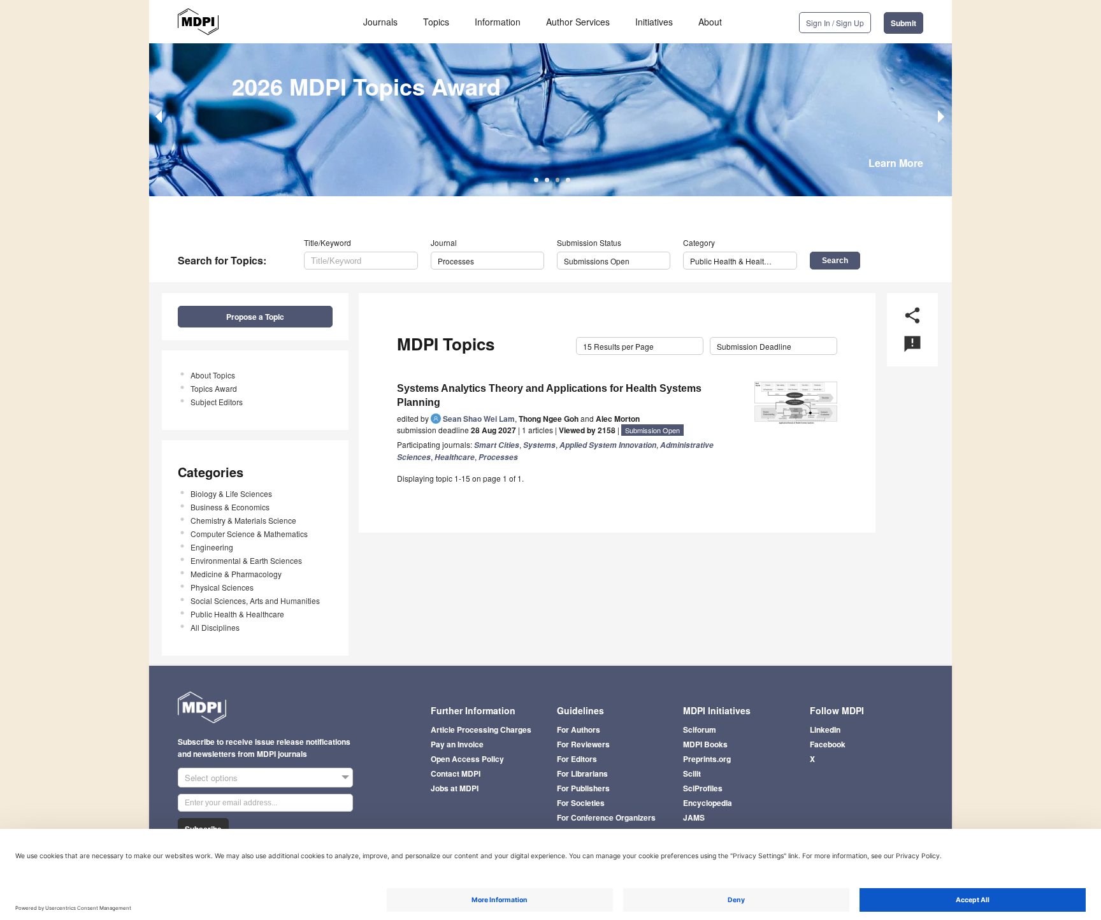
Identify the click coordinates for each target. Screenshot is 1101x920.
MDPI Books (705, 744)
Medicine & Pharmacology (236, 573)
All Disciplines (215, 627)
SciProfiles (703, 788)
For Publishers (583, 788)
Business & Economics (230, 506)
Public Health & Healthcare (237, 613)
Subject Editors (217, 401)
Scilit (692, 773)
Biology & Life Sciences (231, 493)
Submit (903, 23)
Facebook (828, 744)
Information (498, 21)
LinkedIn (825, 729)
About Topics (213, 375)
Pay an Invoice (457, 744)
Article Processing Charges (481, 729)
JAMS (694, 817)
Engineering (212, 547)
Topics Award (214, 388)
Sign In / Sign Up (835, 22)
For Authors (578, 729)
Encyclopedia (707, 803)
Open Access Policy (467, 759)
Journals (380, 21)
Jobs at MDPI (455, 788)
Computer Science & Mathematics (249, 533)
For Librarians (582, 773)
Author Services (578, 21)
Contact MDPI (455, 773)
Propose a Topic (255, 316)
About (710, 21)
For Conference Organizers (606, 817)
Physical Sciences (222, 587)
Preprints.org (707, 759)
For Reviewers (583, 744)
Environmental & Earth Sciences (246, 560)
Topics (436, 21)
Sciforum (699, 729)
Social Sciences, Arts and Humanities (255, 600)
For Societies (581, 803)
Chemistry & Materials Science (243, 520)
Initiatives (654, 21)
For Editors (577, 759)
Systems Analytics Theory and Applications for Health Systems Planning (549, 395)
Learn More (895, 162)
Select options (211, 778)
